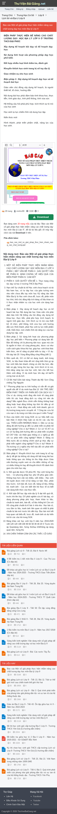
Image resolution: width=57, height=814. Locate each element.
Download (43, 217)
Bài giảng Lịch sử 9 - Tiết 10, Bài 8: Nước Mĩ (27, 551)
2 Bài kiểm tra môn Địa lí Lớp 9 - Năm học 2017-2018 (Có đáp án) (31, 631)
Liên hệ (50, 9)
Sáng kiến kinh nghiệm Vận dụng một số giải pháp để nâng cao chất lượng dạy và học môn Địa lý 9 (31, 642)
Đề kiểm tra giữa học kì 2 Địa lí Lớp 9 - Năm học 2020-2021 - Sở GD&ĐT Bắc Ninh (31, 738)
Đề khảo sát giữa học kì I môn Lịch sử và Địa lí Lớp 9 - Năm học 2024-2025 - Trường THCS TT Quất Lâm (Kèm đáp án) (31, 597)
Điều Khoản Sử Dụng (15, 800)
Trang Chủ (9, 9)
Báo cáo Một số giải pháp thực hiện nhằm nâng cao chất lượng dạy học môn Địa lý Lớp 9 (31, 670)
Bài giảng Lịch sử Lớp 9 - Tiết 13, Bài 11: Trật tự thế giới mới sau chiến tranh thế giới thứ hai (31, 681)
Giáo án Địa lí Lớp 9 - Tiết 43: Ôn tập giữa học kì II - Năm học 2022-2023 (31, 705)
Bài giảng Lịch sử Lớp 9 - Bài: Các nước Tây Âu (28, 652)
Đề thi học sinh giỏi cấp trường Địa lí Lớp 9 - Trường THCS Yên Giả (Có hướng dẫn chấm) (31, 727)
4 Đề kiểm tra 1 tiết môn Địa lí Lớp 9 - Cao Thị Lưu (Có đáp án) (31, 560)
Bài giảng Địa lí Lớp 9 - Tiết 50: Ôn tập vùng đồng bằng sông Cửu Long (31, 609)
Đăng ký (19, 9)
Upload (41, 9)
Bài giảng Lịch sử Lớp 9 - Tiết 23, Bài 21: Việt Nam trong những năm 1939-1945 (31, 760)
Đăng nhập (30, 9)
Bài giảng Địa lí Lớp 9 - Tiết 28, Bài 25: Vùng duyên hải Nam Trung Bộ (31, 584)
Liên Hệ (9, 796)
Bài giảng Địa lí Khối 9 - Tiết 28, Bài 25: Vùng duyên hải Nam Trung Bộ (31, 620)
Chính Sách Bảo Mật (15, 804)
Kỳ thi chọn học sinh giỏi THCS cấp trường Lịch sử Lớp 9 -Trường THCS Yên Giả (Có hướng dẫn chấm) (31, 749)
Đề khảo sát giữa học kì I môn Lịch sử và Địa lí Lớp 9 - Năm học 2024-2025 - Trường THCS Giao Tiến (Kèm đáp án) (31, 572)
